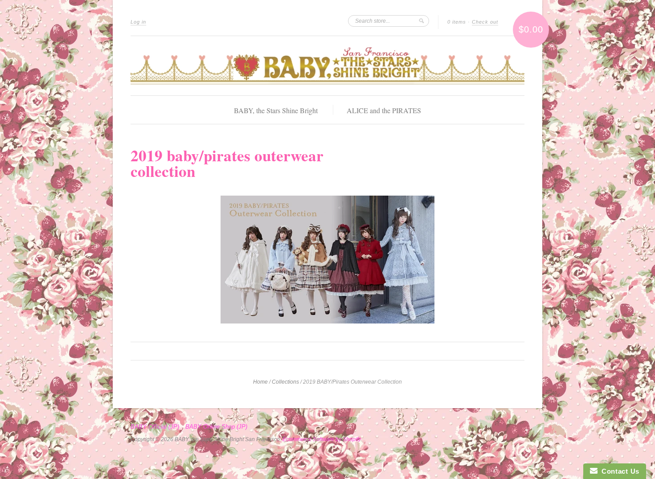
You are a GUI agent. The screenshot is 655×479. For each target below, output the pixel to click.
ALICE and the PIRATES (384, 110)
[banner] (327, 65)
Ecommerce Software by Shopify (321, 439)
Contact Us (618, 471)
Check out (485, 22)
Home (260, 382)
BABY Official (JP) (155, 427)
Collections (285, 382)
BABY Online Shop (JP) (216, 427)
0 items (456, 22)
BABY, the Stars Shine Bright (276, 110)
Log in (138, 22)
